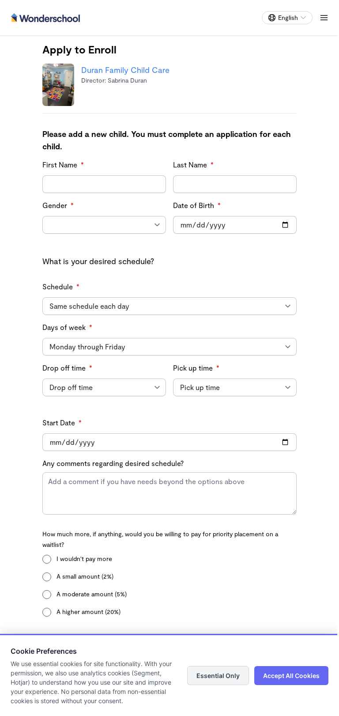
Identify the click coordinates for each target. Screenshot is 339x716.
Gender (58, 205)
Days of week (67, 327)
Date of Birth (197, 205)
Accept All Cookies (291, 675)
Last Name (193, 164)
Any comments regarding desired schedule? (113, 463)
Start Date (62, 422)
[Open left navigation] (324, 17)
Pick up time (196, 368)
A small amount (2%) (84, 576)
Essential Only (218, 675)
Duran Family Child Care (125, 70)
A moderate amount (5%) (91, 594)
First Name (63, 164)
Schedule (60, 286)
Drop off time (67, 368)
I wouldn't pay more (83, 558)
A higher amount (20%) (88, 611)
